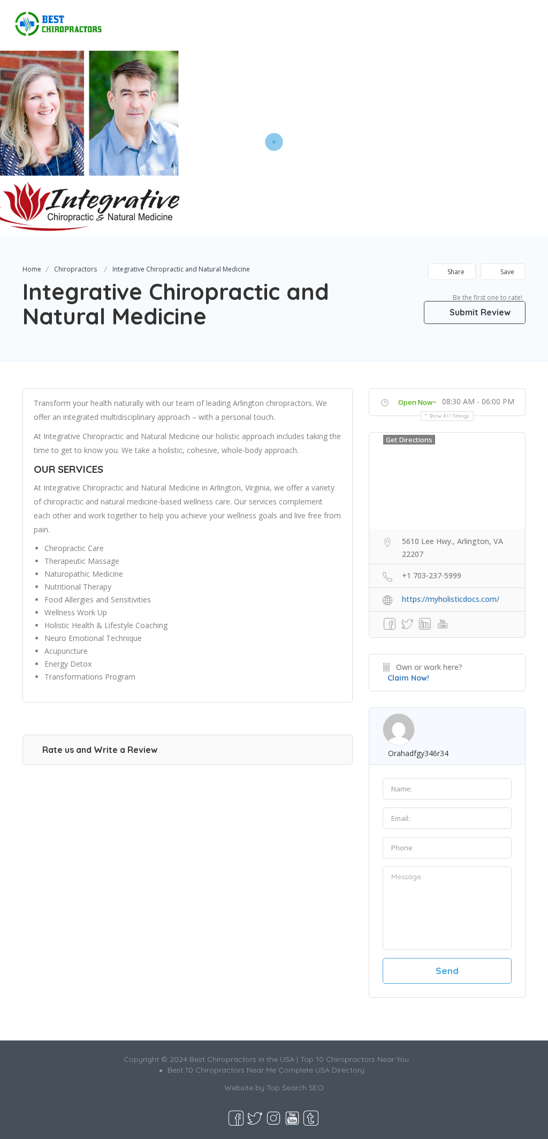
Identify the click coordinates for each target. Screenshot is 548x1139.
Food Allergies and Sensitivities (97, 599)
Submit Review (479, 312)
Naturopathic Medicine (83, 574)
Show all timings (450, 416)
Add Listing (501, 19)
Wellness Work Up (75, 612)
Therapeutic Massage (81, 561)
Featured (385, 19)
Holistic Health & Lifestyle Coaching (106, 625)
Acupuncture (66, 651)
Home (31, 269)
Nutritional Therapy (77, 587)
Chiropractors (75, 269)
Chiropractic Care (74, 548)
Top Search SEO (295, 1087)
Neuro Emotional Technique (93, 638)
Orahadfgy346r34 (418, 753)
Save (506, 271)
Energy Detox (68, 664)
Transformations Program (89, 677)
